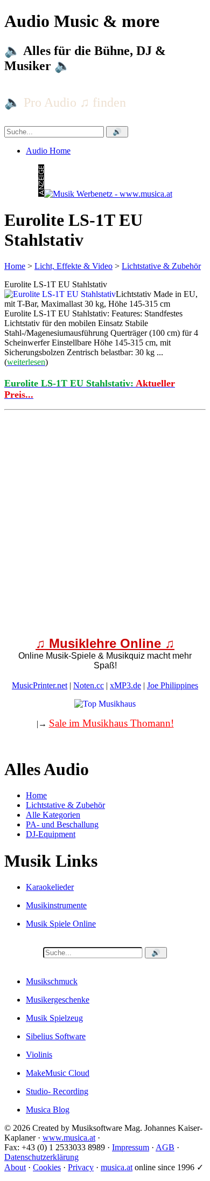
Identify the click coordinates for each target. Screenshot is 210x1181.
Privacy (81, 1167)
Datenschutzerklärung (41, 1157)
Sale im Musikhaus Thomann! (111, 723)
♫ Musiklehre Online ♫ (105, 643)
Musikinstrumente (56, 905)
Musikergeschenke (57, 999)
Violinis (39, 1054)
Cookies (47, 1167)
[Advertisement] (105, 520)
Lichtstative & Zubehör (161, 266)
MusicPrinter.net (39, 685)
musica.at (116, 1167)
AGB (165, 1147)
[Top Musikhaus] (105, 703)
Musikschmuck (52, 981)
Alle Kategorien (53, 814)
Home (14, 266)
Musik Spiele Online (61, 923)
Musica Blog (47, 1109)
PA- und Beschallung (62, 824)
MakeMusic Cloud (57, 1073)
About (15, 1167)
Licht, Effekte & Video (73, 266)
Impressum (130, 1147)
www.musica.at (69, 1137)
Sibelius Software (56, 1036)
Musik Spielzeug (54, 1018)
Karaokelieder (50, 887)
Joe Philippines (172, 685)
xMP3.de (125, 685)
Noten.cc (88, 685)
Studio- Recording (57, 1091)
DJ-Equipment (50, 834)
